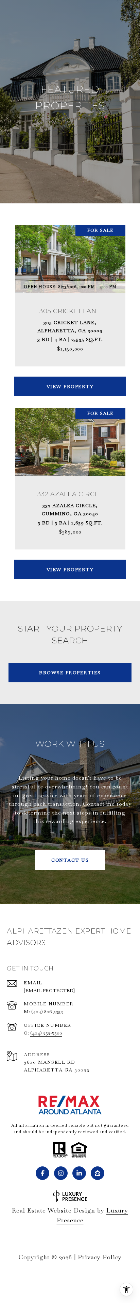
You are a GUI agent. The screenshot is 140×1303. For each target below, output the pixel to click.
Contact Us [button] (70, 860)
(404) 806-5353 (47, 1011)
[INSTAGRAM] (61, 1173)
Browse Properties (70, 672)
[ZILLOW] (97, 1173)
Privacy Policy (100, 1257)
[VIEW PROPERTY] (70, 380)
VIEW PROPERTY (70, 386)
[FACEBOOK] (42, 1173)
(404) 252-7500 (46, 1033)
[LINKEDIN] (79, 1173)
